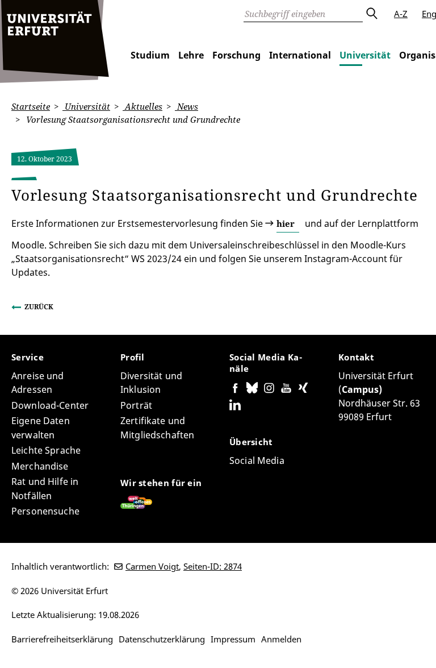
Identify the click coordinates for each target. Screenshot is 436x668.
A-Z (401, 13)
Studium (150, 55)
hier (285, 223)
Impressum (233, 639)
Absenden (371, 13)
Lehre (191, 55)
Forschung (236, 55)
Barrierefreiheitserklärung (62, 639)
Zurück (38, 307)
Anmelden (281, 639)
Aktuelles (142, 106)
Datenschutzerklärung (162, 639)
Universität (365, 55)
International (300, 55)
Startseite (30, 106)
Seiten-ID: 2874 (212, 566)
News (186, 106)
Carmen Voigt (152, 566)
